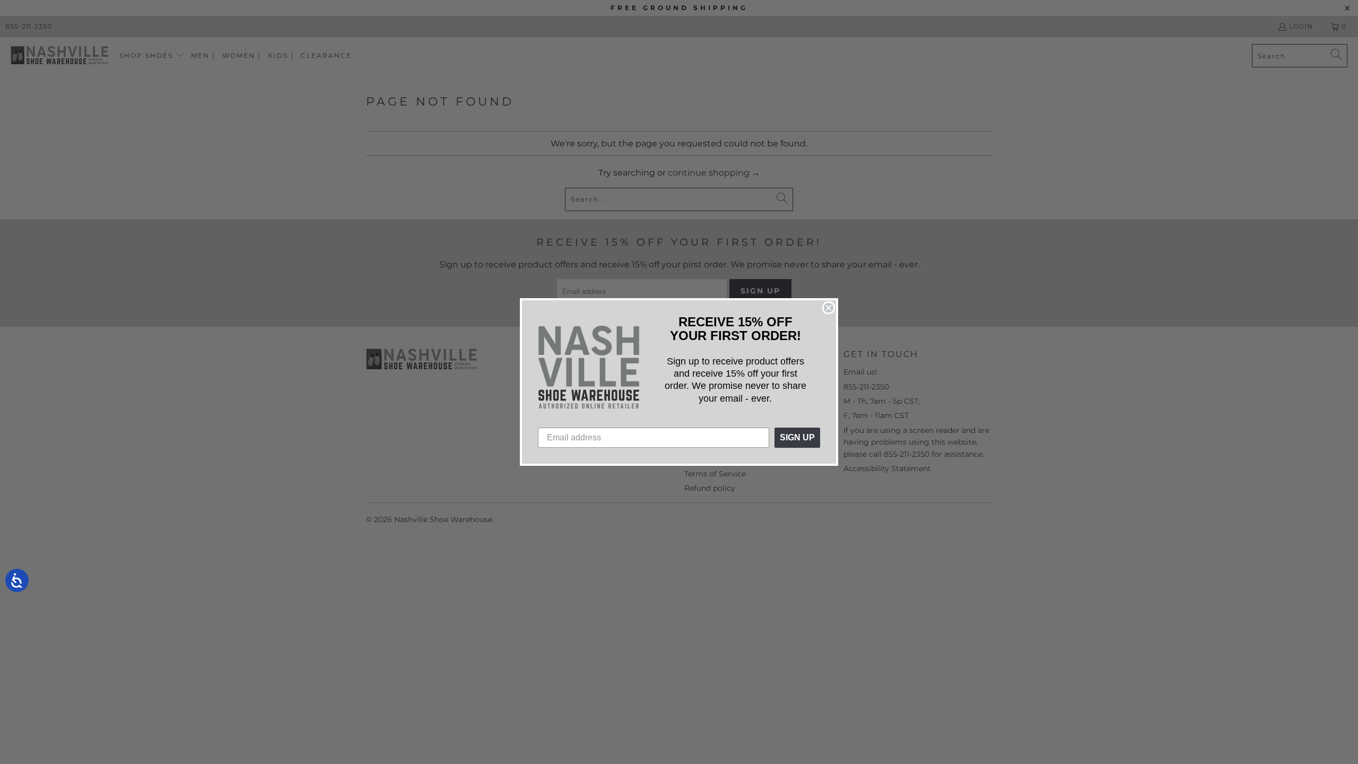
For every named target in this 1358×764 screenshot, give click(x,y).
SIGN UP (797, 437)
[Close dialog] (828, 307)
